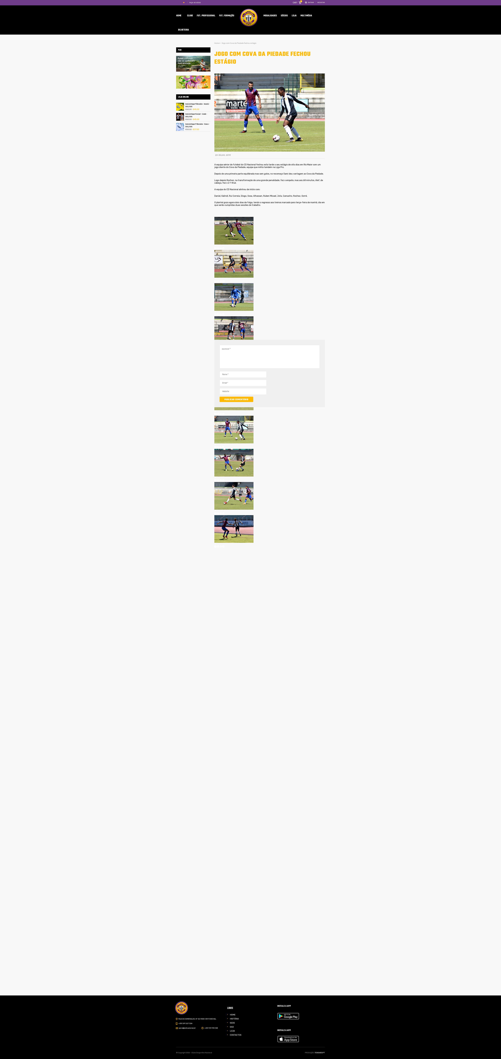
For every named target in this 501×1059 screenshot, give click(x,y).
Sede (232, 1023)
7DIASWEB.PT (320, 1053)
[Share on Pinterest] (221, 248)
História (234, 1019)
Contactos (235, 1035)
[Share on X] (215, 248)
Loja (232, 1031)
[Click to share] (215, 246)
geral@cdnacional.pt (187, 1028)
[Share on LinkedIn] (223, 248)
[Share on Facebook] (218, 248)
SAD (232, 1027)
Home (232, 1015)
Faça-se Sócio (195, 3)
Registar (321, 2)
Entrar (311, 2)
